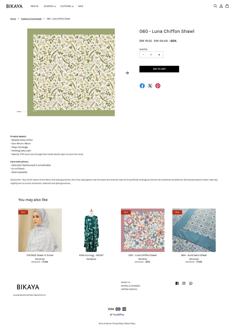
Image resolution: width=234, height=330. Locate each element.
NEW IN (34, 6)
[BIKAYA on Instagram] (184, 285)
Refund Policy (130, 324)
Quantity (143, 49)
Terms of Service (105, 324)
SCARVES (48, 6)
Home (13, 19)
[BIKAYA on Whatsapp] (191, 285)
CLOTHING (65, 6)
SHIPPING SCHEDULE (129, 289)
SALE (80, 6)
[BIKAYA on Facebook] (177, 285)
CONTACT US (125, 282)
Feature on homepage (31, 19)
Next (127, 73)
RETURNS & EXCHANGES (130, 286)
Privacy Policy (118, 324)
